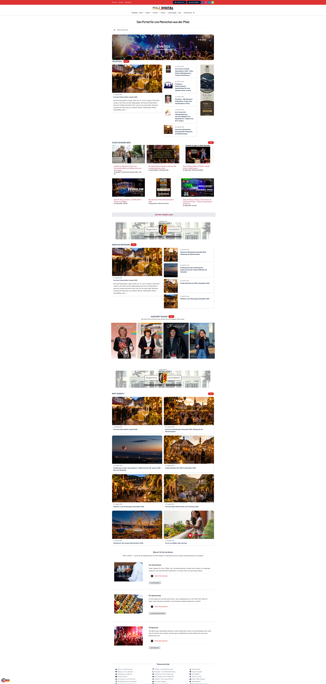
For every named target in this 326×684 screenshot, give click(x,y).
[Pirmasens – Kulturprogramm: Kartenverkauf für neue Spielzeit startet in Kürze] (168, 81)
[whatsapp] (212, 2)
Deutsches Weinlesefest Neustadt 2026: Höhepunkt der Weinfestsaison (183, 131)
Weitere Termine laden (164, 215)
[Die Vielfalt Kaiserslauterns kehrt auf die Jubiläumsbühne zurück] (163, 154)
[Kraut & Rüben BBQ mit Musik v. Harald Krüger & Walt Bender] (197, 154)
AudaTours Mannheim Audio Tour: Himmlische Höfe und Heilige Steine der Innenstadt (128, 168)
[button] (193, 13)
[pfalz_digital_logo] (163, 7)
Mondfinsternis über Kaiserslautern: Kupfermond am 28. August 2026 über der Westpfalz (193, 273)
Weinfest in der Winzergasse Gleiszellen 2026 (194, 302)
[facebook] (202, 2)
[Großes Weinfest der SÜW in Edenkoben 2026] (171, 284)
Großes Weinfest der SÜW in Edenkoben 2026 (194, 287)
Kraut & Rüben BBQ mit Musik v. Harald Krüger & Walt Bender (196, 167)
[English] (3, 680)
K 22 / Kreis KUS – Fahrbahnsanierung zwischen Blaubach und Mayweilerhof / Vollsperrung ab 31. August (184, 116)
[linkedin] (209, 2)
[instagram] (206, 2)
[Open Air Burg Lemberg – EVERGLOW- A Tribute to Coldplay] (128, 187)
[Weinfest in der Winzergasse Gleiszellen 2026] (171, 299)
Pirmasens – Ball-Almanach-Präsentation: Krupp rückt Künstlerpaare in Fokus (184, 101)
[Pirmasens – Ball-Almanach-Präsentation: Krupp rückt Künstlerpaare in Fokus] (168, 96)
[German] (8, 680)
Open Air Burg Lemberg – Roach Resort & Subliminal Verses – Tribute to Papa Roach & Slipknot (197, 202)
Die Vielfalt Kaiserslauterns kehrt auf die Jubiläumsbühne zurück (162, 167)
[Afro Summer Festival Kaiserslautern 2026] (163, 187)
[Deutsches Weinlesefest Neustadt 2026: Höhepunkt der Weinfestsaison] (168, 126)
